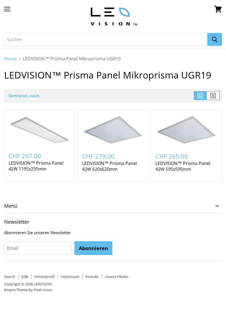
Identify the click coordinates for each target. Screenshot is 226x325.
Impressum (70, 276)
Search (9, 276)
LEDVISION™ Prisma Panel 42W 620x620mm (109, 166)
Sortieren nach (24, 95)
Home (10, 58)
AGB (24, 276)
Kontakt (92, 276)
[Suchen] (214, 39)
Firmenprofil (44, 276)
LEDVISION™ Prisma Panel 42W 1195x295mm (36, 166)
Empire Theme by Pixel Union (28, 289)
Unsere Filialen (116, 276)
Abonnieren (93, 248)
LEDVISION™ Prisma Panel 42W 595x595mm (182, 166)
